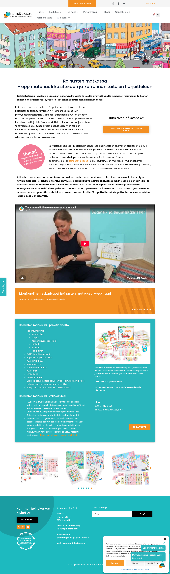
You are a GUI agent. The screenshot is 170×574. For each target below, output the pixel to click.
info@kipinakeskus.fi (114, 382)
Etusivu (40, 12)
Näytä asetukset (156, 563)
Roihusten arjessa (78, 160)
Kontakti (150, 3)
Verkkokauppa (44, 17)
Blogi (107, 12)
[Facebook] (19, 527)
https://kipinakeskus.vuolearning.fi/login (58, 435)
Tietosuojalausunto (141, 569)
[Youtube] (28, 527)
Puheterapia (90, 12)
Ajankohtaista (122, 12)
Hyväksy (115, 563)
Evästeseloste (127, 569)
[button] (165, 539)
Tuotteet (71, 12)
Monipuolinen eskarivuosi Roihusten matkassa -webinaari (65, 293)
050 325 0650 (63, 525)
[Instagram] (23, 527)
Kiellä (135, 563)
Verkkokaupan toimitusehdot (71, 543)
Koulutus (54, 12)
